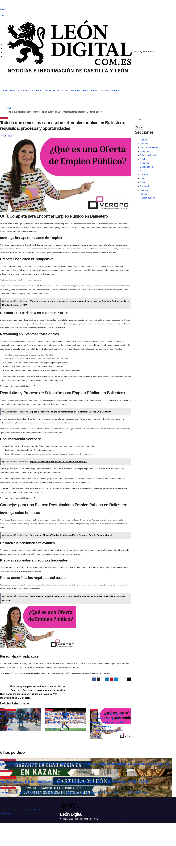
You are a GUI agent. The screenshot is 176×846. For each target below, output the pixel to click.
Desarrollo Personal (149, 147)
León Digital (16, 77)
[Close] (4, 829)
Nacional (25, 90)
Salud (85, 90)
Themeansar (5, 813)
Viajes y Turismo (99, 90)
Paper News (35, 809)
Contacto (4, 15)
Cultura (143, 140)
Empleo (143, 159)
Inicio (5, 90)
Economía (37, 90)
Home (3, 10)
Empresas (50, 90)
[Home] (1, 90)
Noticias (14, 90)
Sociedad (75, 90)
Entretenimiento (147, 167)
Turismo (143, 194)
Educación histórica (149, 155)
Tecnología (63, 90)
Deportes (144, 144)
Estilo (142, 171)
